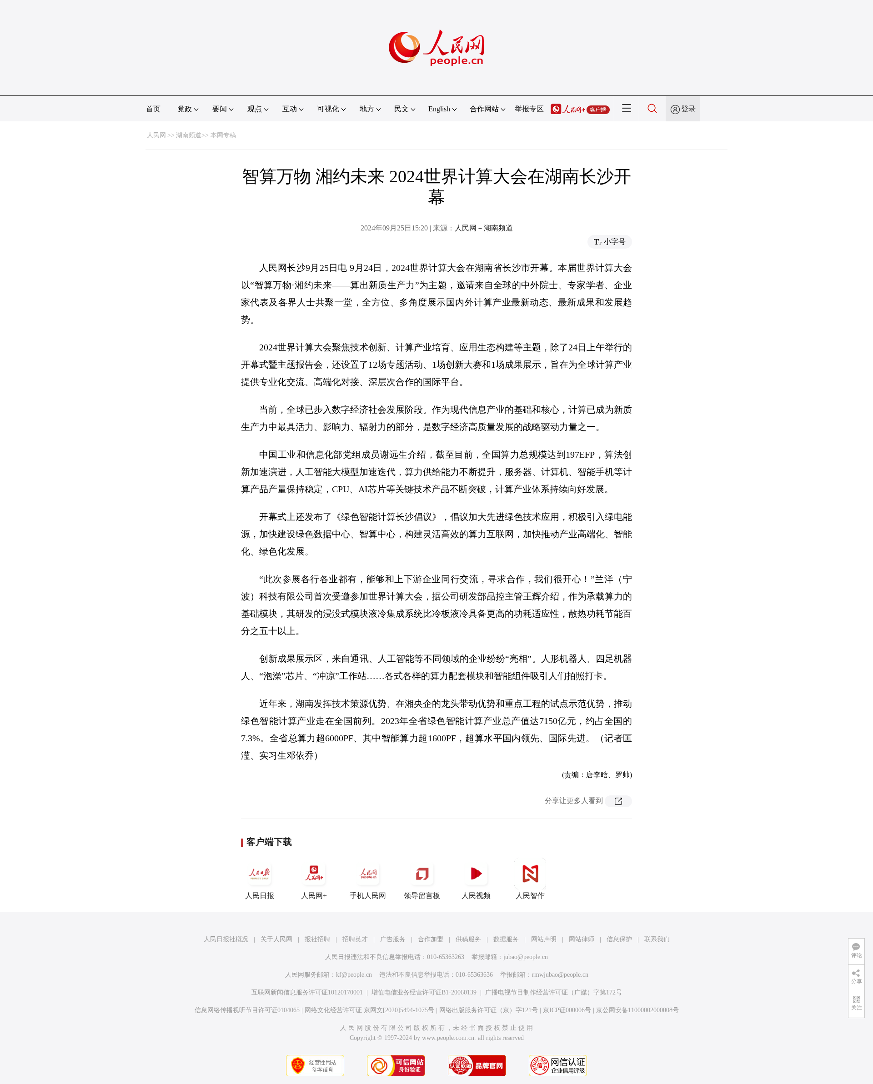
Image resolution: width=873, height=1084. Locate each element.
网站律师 (581, 939)
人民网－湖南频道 (484, 228)
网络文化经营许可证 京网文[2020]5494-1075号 (369, 1010)
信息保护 (619, 939)
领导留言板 (422, 895)
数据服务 (506, 939)
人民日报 (259, 895)
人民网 (156, 135)
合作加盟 (430, 939)
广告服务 (393, 939)
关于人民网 (276, 939)
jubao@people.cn (525, 957)
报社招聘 (317, 939)
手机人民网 (368, 895)
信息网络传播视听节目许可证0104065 (247, 1010)
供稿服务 (468, 939)
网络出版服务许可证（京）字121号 (488, 1010)
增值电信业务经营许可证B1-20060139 (424, 992)
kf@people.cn (354, 974)
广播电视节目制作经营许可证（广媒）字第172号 (553, 992)
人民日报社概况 (226, 939)
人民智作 (530, 895)
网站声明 (544, 939)
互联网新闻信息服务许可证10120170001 (307, 992)
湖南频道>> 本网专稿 (206, 135)
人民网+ (314, 895)
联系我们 (657, 939)
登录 (688, 109)
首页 (153, 109)
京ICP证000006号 (567, 1010)
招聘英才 (355, 939)
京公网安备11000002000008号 (637, 1010)
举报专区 (529, 109)
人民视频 (476, 895)
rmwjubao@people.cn (560, 974)
